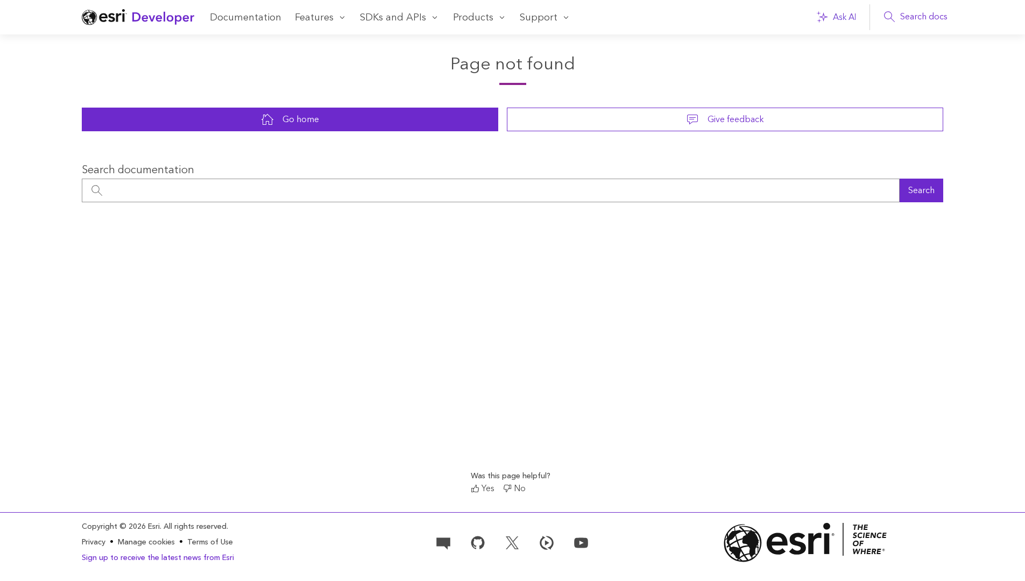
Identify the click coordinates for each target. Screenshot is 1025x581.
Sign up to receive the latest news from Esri (158, 557)
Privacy (93, 542)
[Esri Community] (443, 541)
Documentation (245, 17)
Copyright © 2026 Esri (121, 526)
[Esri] (805, 542)
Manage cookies (146, 542)
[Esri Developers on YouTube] (581, 541)
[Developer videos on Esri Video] (547, 541)
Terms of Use (210, 542)
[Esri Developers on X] (512, 541)
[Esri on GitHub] (478, 541)
